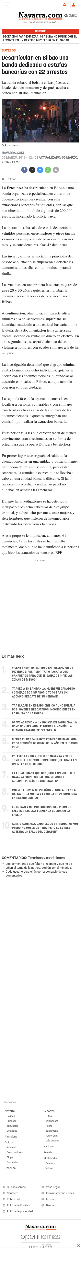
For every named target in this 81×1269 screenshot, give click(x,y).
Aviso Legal (53, 1187)
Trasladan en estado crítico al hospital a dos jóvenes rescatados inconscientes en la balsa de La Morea (43, 709)
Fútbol (48, 1116)
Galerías (50, 1163)
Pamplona (11, 1136)
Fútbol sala (51, 1135)
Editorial (11, 1147)
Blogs (10, 1157)
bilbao (12, 179)
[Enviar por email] (56, 169)
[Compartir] (24, 169)
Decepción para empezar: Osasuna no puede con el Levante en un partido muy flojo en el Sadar (40, 38)
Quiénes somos (16, 1187)
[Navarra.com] (40, 15)
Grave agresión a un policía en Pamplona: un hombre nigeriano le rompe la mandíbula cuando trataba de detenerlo (44, 726)
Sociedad (12, 1130)
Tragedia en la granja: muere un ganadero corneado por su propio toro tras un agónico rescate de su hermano (43, 692)
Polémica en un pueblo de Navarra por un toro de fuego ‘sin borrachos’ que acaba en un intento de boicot (44, 760)
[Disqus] (39, 934)
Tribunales (12, 1125)
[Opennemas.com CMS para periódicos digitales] (40, 1240)
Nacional (48, 1146)
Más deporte (52, 1140)
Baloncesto (51, 1120)
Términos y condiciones (46, 858)
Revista (47, 1152)
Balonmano (51, 1130)
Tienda (50, 1205)
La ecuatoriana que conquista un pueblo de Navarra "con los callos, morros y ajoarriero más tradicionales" (44, 777)
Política (11, 1116)
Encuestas (12, 1162)
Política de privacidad (20, 1211)
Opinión (9, 1142)
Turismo (50, 1199)
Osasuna (10, 1168)
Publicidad (13, 1199)
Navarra (10, 1111)
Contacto (12, 1193)
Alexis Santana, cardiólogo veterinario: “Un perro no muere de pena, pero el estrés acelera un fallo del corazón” (45, 827)
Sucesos (12, 1120)
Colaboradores (15, 1152)
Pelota (48, 1125)
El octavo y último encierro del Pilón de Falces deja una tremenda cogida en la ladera (41, 811)
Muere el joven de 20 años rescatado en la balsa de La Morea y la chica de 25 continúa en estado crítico (44, 794)
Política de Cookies (18, 1205)
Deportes (48, 1111)
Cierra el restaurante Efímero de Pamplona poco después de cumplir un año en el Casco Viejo (45, 743)
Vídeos (49, 1168)
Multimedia (50, 1158)
